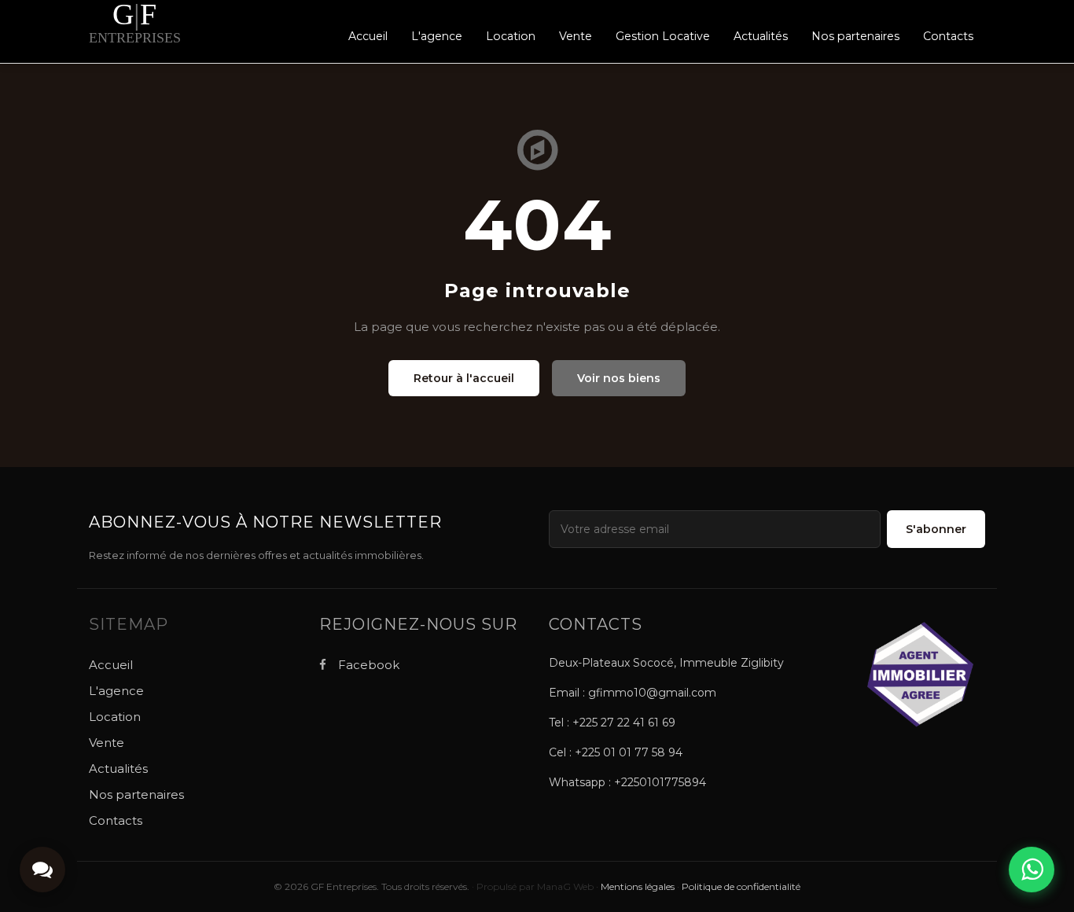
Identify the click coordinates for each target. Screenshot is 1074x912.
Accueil (368, 36)
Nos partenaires (855, 36)
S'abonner (936, 529)
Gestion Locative (663, 36)
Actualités (761, 36)
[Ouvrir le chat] (42, 869)
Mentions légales (638, 886)
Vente (575, 36)
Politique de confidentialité (741, 886)
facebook (367, 664)
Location (510, 36)
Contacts (948, 36)
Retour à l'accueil (464, 378)
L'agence (436, 36)
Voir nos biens (618, 378)
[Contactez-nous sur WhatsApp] (1031, 869)
